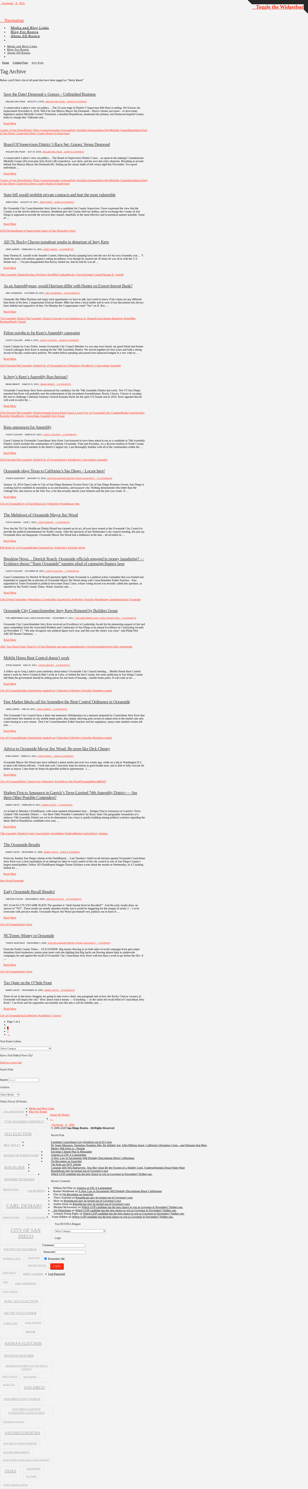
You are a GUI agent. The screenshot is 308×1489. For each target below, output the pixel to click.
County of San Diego (12, 130)
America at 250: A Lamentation (68, 1154)
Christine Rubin (10, 1217)
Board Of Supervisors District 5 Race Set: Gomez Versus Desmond (57, 144)
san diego (34, 1387)
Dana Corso (42, 599)
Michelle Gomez (118, 130)
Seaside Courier (93, 274)
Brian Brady (47, 384)
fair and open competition (66, 646)
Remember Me (56, 1258)
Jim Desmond (90, 130)
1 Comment (104, 943)
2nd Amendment (14, 1111)
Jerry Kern (77, 130)
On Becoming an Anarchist (66, 1161)
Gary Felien (68, 365)
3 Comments (63, 384)
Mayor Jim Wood (70, 781)
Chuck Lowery (75, 412)
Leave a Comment (76, 102)
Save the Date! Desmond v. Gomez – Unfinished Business (50, 94)
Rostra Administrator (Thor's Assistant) (71, 478)
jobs (5, 1282)
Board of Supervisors (28, 230)
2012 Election (18, 1134)
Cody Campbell (113, 412)
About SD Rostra (59, 1114)
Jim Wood (11, 415)
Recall (95, 781)
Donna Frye (34, 1258)
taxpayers (33, 1468)
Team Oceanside (131, 599)
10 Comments (73, 899)
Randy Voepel (18, 321)
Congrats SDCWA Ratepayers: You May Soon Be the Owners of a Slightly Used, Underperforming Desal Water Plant (118, 1167)
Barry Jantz (49, 805)
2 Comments (69, 435)
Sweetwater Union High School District (26, 1460)
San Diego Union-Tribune (20, 1443)
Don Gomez (41, 130)
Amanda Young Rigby (54, 412)
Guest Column (48, 340)
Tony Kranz (58, 415)
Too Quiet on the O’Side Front (28, 982)
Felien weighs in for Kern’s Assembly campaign (42, 332)
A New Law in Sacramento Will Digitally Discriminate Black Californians (92, 1158)
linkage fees (72, 503)
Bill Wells (12, 1145)
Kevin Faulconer (20, 1313)
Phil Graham (60, 274)
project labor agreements (118, 646)
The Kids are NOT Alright (66, 1164)
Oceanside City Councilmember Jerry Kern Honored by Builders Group (61, 610)
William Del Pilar (55, 102)
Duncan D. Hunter (84, 318)
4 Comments (66, 249)
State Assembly (112, 365)
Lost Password (56, 1273)
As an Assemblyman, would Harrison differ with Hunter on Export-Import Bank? (68, 285)
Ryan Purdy (45, 756)
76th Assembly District (13, 274)
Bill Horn (5, 547)
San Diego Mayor (13, 1422)
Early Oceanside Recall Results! (29, 891)
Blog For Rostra (38, 1111)
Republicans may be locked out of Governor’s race (79, 1170)
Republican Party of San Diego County (26, 1367)
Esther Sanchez (130, 412)
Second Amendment (16, 1452)
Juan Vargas (10, 1292)
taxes (10, 1471)
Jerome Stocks (55, 899)
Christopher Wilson (24, 599)
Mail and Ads (33, 1323)
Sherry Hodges (99, 833)
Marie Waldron (65, 833)
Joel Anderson (25, 1283)
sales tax (9, 1384)
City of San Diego (30, 503)
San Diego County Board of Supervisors (47, 133)
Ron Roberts (30, 1377)
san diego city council (22, 1399)
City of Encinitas (36, 1218)
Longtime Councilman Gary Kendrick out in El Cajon (81, 1142)
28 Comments (72, 293)
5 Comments (62, 665)
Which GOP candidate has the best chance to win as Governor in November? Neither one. (101, 1174)
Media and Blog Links (41, 1108)
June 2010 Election (21, 1301)
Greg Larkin (50, 249)
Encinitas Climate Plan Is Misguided (71, 1151)
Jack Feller (72, 599)
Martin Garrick (82, 833)
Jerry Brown (9, 1273)
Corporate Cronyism (62, 318)
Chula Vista (25, 646)
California (36, 1191)
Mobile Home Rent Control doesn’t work (36, 657)
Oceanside (99, 646)
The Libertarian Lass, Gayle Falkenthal (97, 618)
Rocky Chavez (76, 274)
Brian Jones (11, 1189)
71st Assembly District (12, 318)
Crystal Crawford (35, 833)
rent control (105, 690)
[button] (12, 20)
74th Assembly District (13, 833)
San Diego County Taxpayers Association (26, 1411)
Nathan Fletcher (23, 1343)
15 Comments (104, 478)
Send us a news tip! (11, 1062)
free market (44, 690)
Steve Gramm (45, 522)
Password (49, 1251)
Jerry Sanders (33, 1274)
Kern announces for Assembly (27, 427)
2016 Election (8, 365)
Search (4, 1079)
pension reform (19, 1356)
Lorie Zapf (10, 1323)
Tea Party (31, 1476)
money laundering (112, 599)
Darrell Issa (12, 1258)
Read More (10, 123)
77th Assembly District (24, 1121)
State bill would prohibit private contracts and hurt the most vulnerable (60, 194)
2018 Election (8, 230)
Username (48, 1245)
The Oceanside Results (22, 844)
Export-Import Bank (106, 318)
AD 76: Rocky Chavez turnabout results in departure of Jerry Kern (56, 242)
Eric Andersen (53, 293)
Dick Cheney (27, 781)
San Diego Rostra (22, 1433)
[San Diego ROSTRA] (14, 38)
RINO (102, 781)
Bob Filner (14, 1167)
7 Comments (62, 522)
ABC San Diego (9, 646)
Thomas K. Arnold (112, 274)
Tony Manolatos (15, 1484)
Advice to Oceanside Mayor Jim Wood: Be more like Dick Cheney (57, 748)
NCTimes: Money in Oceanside (29, 935)
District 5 (29, 130)
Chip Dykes (7, 599)
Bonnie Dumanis (19, 1179)
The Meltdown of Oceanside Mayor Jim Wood (41, 515)
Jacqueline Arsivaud (59, 130)
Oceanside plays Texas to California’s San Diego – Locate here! (54, 471)
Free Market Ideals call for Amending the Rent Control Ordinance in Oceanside (67, 701)
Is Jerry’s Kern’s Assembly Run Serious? (36, 376)
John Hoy (103, 130)
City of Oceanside (51, 365)
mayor (30, 1331)
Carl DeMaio (24, 1206)
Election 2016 (33, 274)
